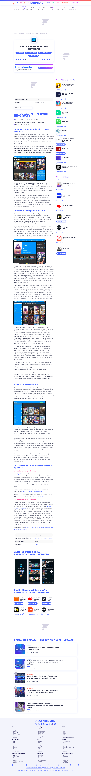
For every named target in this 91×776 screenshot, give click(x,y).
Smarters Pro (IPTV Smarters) (68, 94)
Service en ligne (33, 55)
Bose (64, 742)
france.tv (51, 609)
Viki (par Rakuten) (38, 496)
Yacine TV (65, 148)
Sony (39, 747)
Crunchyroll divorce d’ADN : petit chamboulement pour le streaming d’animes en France (45, 706)
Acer (64, 728)
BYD (14, 742)
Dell (64, 731)
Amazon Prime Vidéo (20, 508)
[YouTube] (47, 724)
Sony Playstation (42, 736)
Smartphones (16, 727)
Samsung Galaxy (17, 734)
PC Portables (66, 727)
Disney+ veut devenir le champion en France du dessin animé (43, 648)
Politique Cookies (48, 770)
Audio (64, 739)
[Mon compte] (24, 3)
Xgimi (39, 750)
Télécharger (21, 33)
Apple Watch (16, 756)
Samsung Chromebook (68, 737)
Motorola (15, 732)
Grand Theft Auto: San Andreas (69, 166)
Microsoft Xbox (41, 732)
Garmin (15, 759)
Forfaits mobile (31, 765)
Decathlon (65, 756)
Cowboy (65, 755)
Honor (64, 733)
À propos (32, 770)
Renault (15, 748)
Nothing (65, 746)
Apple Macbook (67, 730)
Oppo (14, 733)
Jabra (64, 744)
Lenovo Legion (41, 731)
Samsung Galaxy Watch (18, 761)
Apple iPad (40, 755)
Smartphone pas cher (42, 765)
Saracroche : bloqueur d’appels (68, 85)
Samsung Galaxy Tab (43, 760)
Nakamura (65, 760)
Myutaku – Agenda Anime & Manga (31, 491)
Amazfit (15, 755)
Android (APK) (32, 52)
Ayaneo (40, 730)
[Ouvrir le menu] (14, 3)
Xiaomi (15, 737)
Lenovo (65, 732)
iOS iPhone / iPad (45, 52)
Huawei (15, 731)
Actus (48, 2)
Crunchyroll (17, 474)
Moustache (66, 759)
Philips (40, 745)
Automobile (16, 739)
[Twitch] (49, 724)
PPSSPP (64, 130)
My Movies (66, 248)
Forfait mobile (74, 2)
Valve (39, 737)
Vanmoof (65, 762)
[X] (36, 724)
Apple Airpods (66, 741)
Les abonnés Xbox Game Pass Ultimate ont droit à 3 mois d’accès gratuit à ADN (43, 691)
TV (38, 739)
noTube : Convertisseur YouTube (68, 139)
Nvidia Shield (41, 734)
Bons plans (65, 2)
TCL (39, 748)
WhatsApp (65, 121)
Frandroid (65, 157)
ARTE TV (36, 609)
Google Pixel (16, 730)
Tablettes (40, 753)
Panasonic (40, 744)
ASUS (39, 728)
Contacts (39, 770)
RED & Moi (65, 112)
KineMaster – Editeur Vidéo (69, 238)
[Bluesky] (55, 724)
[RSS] (44, 724)
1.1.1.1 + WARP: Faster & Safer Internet (68, 103)
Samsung (40, 746)
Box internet (47, 767)
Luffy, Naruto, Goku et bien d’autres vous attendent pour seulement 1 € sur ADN (42, 677)
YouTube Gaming (37, 598)
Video (36, 544)
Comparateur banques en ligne (34, 767)
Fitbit (14, 757)
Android (20, 52)
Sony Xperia (16, 736)
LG (39, 742)
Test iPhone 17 (54, 765)
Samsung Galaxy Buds (68, 747)
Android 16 (75, 765)
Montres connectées (18, 753)
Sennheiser (66, 748)
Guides (58, 2)
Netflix (49, 506)
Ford (14, 745)
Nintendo (40, 733)
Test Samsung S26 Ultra (59, 767)
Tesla (14, 750)
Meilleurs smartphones (18, 765)
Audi (14, 741)
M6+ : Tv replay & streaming (23, 610)
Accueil (15, 33)
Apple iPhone (16, 728)
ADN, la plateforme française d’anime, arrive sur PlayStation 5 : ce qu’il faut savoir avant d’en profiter (44, 663)
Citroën (15, 744)
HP (64, 734)
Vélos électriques (67, 753)
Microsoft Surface (67, 736)
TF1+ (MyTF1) (66, 195)
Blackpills (50, 598)
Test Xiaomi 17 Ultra (65, 765)
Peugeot (15, 747)
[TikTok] (52, 724)
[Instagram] (39, 724)
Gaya (64, 757)
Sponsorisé (44, 70)
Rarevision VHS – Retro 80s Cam (69, 184)
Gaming (39, 727)
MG (14, 746)
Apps (27, 33)
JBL (64, 745)
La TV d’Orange (23, 598)
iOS (41, 538)
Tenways (65, 761)
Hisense (40, 741)
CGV (71, 770)
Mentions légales (23, 770)
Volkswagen (16, 751)
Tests (52, 2)
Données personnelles (62, 770)
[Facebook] (41, 724)
